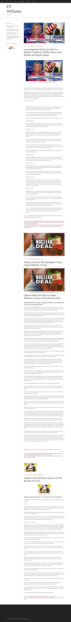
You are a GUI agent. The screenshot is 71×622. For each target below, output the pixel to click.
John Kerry (37, 226)
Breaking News (35, 453)
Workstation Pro (14, 618)
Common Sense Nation (35, 222)
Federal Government (27, 223)
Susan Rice (29, 227)
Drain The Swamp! (56, 222)
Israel (49, 596)
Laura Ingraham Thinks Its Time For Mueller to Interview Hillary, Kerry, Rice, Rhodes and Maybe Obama (43, 52)
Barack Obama (46, 224)
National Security (40, 454)
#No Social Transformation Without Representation (35, 221)
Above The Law (46, 221)
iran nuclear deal (37, 455)
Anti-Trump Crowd (59, 221)
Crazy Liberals (41, 222)
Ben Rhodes (50, 224)
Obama (51, 455)
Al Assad (29, 455)
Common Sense (28, 222)
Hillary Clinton (33, 226)
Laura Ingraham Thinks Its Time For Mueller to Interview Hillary (49, 226)
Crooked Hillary (46, 222)
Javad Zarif (56, 597)
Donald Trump (51, 222)
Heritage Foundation (41, 597)
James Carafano (51, 597)
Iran (58, 453)
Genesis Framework (20, 618)
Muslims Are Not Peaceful (33, 454)
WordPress (24, 618)
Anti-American (51, 221)
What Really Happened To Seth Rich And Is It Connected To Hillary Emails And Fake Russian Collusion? (14, 37)
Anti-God (55, 221)
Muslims (27, 454)
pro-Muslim (50, 454)
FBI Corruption (61, 222)
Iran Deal (47, 597)
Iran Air (34, 455)
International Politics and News (52, 453)
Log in (27, 618)
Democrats (39, 453)
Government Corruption (34, 223)
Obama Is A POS (45, 454)
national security (46, 455)
